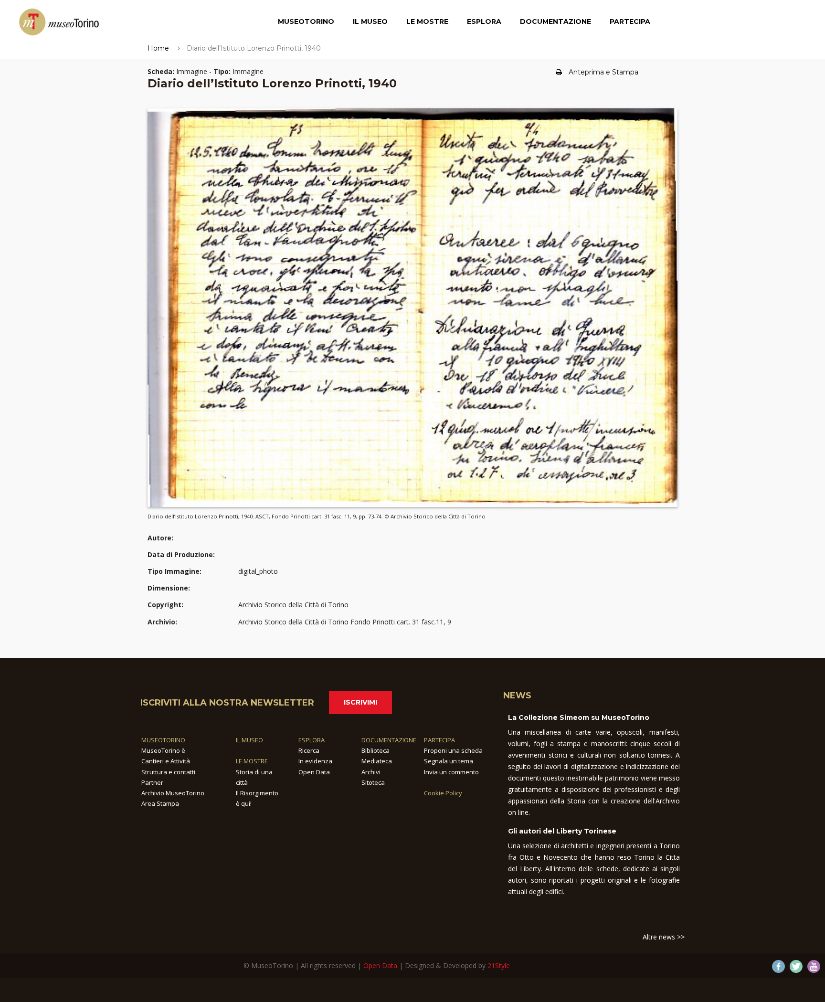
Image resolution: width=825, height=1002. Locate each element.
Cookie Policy (443, 793)
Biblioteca (375, 750)
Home (158, 48)
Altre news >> (664, 936)
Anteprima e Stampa (603, 72)
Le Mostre (427, 21)
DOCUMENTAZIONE (388, 740)
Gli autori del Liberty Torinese (562, 831)
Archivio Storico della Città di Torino (293, 604)
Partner (152, 782)
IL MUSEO (249, 740)
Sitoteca (373, 782)
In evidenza (315, 761)
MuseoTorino (306, 21)
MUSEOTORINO (163, 740)
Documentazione (555, 21)
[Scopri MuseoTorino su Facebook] (778, 966)
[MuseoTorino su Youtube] (813, 966)
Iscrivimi (360, 702)
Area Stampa (160, 803)
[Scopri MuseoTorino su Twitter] (796, 966)
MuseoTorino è (163, 750)
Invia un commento (451, 772)
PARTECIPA (439, 740)
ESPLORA (311, 740)
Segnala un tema (448, 761)
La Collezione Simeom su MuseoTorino (578, 717)
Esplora (484, 21)
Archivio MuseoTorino (172, 793)
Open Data (314, 772)
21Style (498, 965)
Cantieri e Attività (165, 761)
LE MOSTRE (252, 761)
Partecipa (630, 21)
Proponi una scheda (453, 750)
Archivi (371, 772)
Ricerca (308, 750)
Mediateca (376, 761)
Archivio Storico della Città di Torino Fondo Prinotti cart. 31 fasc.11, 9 (344, 621)
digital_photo (258, 571)
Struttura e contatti (168, 772)
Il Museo (370, 21)
